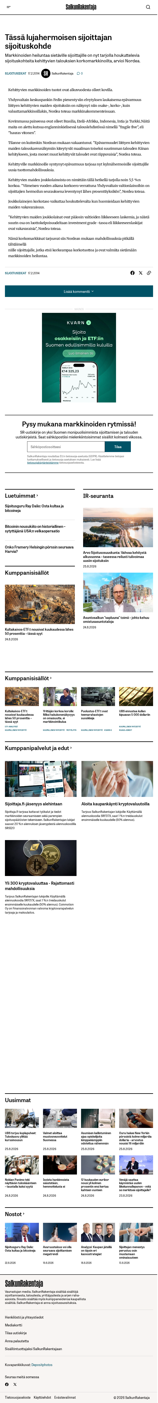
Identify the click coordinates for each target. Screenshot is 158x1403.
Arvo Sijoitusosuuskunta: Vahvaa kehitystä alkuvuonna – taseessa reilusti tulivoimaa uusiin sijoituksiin (114, 557)
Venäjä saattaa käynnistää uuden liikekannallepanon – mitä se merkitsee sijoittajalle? (135, 1185)
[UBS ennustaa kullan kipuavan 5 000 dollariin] (136, 696)
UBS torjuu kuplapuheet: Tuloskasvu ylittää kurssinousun (20, 1136)
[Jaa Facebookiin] (132, 273)
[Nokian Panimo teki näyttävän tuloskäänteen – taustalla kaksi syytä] (22, 1165)
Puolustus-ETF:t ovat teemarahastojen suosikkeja (94, 714)
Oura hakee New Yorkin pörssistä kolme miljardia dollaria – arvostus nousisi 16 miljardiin (135, 1138)
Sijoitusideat (15, 73)
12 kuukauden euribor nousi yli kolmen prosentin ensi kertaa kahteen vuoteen (95, 1185)
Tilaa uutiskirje (16, 1332)
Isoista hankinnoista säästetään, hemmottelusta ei (56, 1183)
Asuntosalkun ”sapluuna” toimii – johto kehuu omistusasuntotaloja (116, 619)
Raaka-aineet (125, 730)
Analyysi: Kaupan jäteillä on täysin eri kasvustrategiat (96, 1250)
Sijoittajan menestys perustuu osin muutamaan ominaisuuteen (132, 1252)
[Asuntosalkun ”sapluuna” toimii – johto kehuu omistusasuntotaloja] (118, 592)
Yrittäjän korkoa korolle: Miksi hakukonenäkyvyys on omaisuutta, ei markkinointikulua (59, 716)
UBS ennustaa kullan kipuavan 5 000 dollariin (134, 712)
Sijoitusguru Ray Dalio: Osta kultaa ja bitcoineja (34, 508)
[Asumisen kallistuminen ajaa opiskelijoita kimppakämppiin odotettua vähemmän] (98, 1118)
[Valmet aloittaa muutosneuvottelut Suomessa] (60, 1118)
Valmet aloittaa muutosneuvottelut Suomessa (55, 1136)
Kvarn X (108, 730)
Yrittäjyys (71, 730)
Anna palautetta (17, 1340)
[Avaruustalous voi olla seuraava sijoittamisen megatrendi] (60, 1232)
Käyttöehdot (42, 1397)
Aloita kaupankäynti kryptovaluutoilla (115, 803)
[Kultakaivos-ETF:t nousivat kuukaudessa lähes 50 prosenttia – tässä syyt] (40, 604)
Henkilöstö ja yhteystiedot (24, 1317)
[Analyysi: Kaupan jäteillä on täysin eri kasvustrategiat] (98, 1232)
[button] (9, 7)
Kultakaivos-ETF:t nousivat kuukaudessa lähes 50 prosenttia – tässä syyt (39, 631)
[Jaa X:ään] (141, 273)
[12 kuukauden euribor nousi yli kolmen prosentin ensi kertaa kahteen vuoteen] (98, 1165)
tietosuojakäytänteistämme (43, 462)
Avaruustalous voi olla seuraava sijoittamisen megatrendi (57, 1250)
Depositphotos (41, 1364)
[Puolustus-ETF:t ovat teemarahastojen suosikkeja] (98, 696)
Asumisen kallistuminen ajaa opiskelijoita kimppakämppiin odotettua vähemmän (96, 1138)
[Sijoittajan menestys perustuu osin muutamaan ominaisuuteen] (136, 1232)
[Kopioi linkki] (149, 273)
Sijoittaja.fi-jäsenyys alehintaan (33, 803)
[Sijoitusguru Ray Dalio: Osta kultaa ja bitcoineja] (22, 1232)
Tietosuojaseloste (17, 1397)
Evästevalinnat (65, 1397)
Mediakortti (13, 1324)
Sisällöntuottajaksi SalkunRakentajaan (33, 1348)
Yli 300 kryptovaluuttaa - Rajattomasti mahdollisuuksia (39, 885)
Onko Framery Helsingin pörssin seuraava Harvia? (39, 549)
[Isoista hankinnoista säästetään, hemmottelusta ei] (60, 1165)
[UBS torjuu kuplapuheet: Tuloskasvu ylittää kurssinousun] (22, 1118)
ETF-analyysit (11, 727)
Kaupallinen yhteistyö (16, 730)
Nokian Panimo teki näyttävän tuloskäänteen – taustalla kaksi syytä (20, 1183)
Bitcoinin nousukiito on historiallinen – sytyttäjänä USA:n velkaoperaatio (35, 528)
